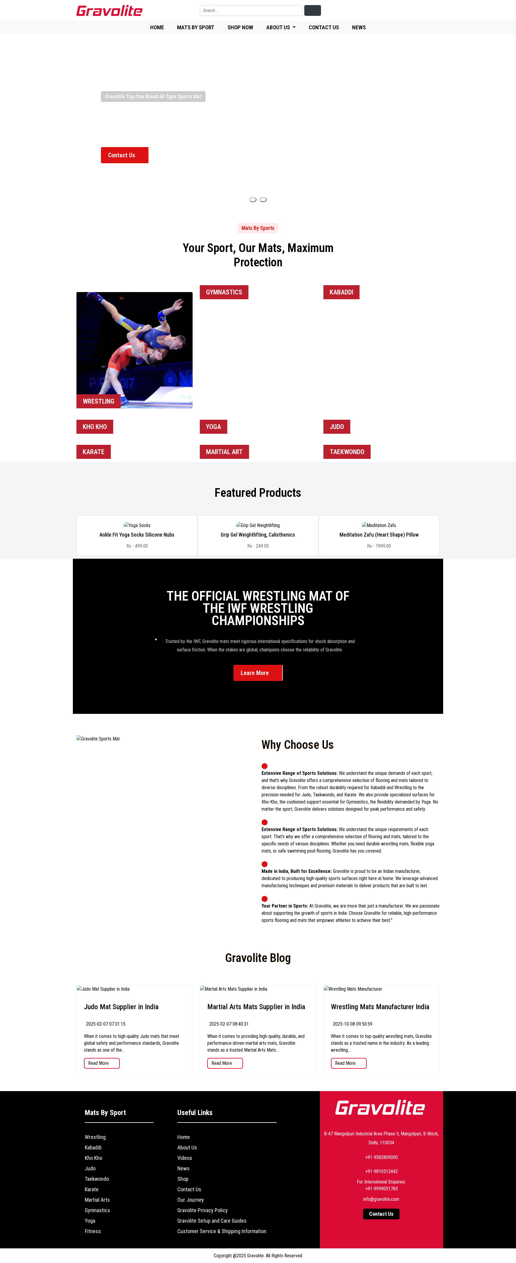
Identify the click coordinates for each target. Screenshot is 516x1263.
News (359, 27)
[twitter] (406, 10)
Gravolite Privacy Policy (202, 1210)
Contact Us (324, 27)
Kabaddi (93, 1147)
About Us (187, 1147)
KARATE (94, 452)
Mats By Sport (195, 27)
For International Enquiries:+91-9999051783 (381, 1185)
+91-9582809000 (381, 1157)
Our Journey (190, 1200)
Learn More (255, 672)
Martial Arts (97, 1200)
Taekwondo (97, 1179)
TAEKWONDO (347, 452)
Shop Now (240, 27)
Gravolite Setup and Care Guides (212, 1221)
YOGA (213, 426)
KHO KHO (95, 426)
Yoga (90, 1221)
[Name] (253, 199)
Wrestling (95, 1137)
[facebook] (393, 10)
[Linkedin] (379, 10)
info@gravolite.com (381, 1199)
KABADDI (341, 292)
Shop (182, 1179)
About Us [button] (278, 27)
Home (157, 27)
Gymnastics (97, 1210)
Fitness (93, 1231)
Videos (184, 1158)
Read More (99, 1063)
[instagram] (420, 10)
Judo (90, 1168)
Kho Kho (93, 1158)
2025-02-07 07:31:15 (105, 1024)
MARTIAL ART (224, 452)
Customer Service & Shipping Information (221, 1231)
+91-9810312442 (381, 1171)
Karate (92, 1189)
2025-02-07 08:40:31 (228, 1024)
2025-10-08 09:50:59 (352, 1024)
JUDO (337, 426)
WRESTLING (98, 401)
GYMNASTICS (224, 292)
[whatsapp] (434, 10)
